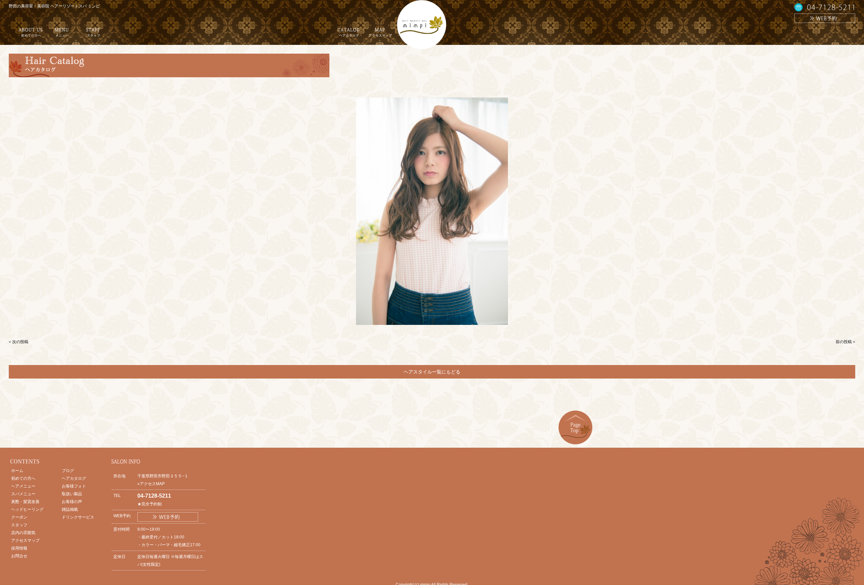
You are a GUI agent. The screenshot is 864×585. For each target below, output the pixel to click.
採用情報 (19, 548)
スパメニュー (23, 494)
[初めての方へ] (30, 35)
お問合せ (19, 556)
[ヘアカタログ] (348, 35)
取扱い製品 (72, 494)
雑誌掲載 (70, 509)
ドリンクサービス (78, 517)
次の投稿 (20, 341)
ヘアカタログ (74, 478)
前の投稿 (844, 341)
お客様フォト (74, 486)
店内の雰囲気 (23, 532)
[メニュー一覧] (61, 35)
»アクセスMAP (151, 483)
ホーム (17, 470)
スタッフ (19, 525)
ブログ (68, 470)
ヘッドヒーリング (27, 509)
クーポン (19, 517)
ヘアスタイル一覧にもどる (432, 371)
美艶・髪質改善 (25, 501)
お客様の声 (72, 501)
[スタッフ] (93, 35)
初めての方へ (23, 478)
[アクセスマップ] (380, 35)
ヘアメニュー (23, 486)
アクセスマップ (25, 540)
